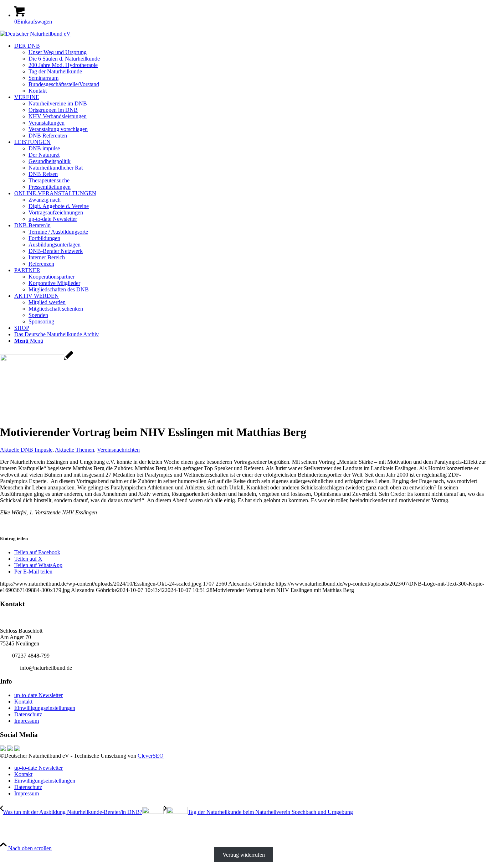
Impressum (26, 721)
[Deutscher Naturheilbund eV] (35, 34)
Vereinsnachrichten (118, 450)
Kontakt (23, 702)
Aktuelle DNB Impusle (26, 450)
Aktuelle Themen (74, 450)
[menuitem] (250, 68)
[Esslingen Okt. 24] (36, 359)
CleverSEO (151, 756)
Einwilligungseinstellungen (44, 708)
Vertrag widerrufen (243, 855)
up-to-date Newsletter (38, 695)
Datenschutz (28, 714)
